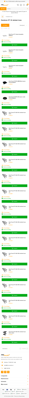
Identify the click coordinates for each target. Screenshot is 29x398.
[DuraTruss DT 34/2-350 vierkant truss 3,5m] (5, 270)
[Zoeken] (27, 8)
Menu (3, 8)
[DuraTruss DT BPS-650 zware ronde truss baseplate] (5, 98)
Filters (5, 25)
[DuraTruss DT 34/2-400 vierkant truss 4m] (5, 302)
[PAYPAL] (24, 390)
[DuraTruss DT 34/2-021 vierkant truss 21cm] (5, 114)
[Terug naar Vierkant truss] (2, 16)
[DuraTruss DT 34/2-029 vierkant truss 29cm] (5, 145)
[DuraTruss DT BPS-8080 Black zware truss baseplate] (5, 83)
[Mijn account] (24, 5)
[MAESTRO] (8, 392)
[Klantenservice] (21, 5)
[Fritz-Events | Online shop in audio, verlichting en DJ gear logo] (4, 4)
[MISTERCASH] (6, 394)
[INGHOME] (24, 394)
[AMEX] (18, 394)
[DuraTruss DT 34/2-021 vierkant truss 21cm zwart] (5, 333)
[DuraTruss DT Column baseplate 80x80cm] (5, 51)
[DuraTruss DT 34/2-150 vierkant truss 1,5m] (5, 208)
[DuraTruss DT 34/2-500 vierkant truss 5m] (5, 286)
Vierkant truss (9, 16)
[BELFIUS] (13, 394)
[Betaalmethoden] (3, 390)
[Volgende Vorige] (9, 28)
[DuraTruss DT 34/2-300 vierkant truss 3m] (5, 255)
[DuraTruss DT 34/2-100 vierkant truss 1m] (5, 192)
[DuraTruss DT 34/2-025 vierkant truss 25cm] (5, 129)
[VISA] (13, 392)
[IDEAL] (19, 390)
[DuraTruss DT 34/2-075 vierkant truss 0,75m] (5, 176)
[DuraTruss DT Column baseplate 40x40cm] (5, 67)
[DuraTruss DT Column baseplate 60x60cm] (5, 36)
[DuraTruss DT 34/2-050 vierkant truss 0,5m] (5, 161)
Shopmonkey (22, 396)
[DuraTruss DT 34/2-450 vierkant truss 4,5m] (5, 317)
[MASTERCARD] (20, 392)
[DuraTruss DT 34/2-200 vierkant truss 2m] (5, 223)
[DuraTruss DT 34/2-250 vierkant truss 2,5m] (5, 239)
